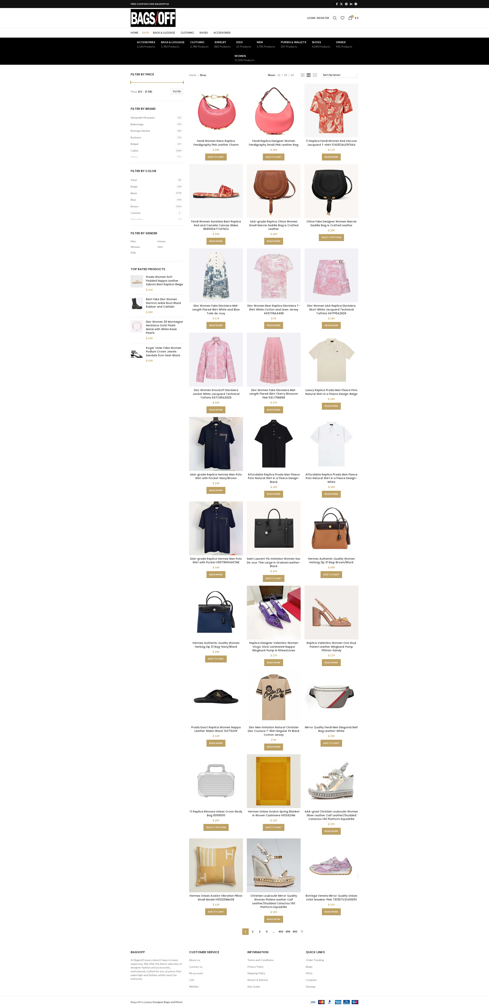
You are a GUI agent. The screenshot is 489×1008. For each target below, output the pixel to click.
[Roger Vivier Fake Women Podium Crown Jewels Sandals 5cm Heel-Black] (137, 354)
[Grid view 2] (302, 75)
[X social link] (341, 4)
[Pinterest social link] (346, 4)
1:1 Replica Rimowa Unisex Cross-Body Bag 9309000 (216, 813)
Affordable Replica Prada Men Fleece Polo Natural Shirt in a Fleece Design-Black (274, 478)
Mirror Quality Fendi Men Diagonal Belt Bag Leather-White (331, 729)
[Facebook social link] (337, 4)
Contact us (195, 966)
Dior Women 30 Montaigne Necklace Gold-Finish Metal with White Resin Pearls (164, 327)
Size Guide (253, 986)
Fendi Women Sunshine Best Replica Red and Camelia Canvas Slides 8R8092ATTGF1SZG (216, 225)
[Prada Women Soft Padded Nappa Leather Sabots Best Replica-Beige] (137, 283)
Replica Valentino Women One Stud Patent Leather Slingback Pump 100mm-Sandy (331, 646)
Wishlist (194, 986)
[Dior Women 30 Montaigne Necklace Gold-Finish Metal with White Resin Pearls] (137, 330)
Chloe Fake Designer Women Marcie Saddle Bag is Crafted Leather (331, 223)
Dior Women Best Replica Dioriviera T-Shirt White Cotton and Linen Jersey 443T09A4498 (273, 309)
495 (295, 931)
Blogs (309, 966)
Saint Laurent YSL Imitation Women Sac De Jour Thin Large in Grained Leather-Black (273, 562)
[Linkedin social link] (351, 4)
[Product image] (216, 110)
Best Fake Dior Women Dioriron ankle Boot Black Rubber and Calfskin (163, 303)
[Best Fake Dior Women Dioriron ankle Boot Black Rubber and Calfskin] (137, 305)
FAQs (309, 973)
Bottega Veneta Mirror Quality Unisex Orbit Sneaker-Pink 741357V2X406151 (331, 897)
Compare (311, 979)
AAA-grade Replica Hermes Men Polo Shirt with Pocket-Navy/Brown (216, 476)
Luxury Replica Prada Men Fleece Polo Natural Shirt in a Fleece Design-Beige (331, 392)
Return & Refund (257, 979)
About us (194, 960)
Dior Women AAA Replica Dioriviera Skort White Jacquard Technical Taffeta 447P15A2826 (331, 309)
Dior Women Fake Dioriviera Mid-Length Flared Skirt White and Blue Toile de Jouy (216, 309)
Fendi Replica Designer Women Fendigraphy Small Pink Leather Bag (273, 143)
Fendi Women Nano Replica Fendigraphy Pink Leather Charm (216, 143)
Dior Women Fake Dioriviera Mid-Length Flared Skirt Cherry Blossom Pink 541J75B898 (273, 393)
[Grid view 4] (315, 75)
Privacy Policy (255, 966)
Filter (177, 91)
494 (288, 931)
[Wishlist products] (342, 18)
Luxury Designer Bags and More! (163, 1002)
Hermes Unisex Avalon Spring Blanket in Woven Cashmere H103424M (274, 813)
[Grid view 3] (308, 75)
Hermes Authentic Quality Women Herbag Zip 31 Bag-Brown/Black (331, 560)
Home (193, 75)
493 (281, 931)
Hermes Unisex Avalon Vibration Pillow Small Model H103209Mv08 (215, 897)
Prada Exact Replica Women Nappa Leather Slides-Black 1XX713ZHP (216, 729)
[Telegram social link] (355, 4)
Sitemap (311, 986)
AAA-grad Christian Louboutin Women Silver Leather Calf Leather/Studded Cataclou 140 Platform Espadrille (331, 815)
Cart (191, 979)
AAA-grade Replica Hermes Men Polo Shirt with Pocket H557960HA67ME (216, 560)
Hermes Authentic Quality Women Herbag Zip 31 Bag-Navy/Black (216, 645)
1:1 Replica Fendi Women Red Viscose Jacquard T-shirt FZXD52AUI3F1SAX (331, 143)
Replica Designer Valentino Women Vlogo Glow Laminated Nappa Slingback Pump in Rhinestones (273, 646)
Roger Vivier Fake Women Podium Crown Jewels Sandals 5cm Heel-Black (163, 351)
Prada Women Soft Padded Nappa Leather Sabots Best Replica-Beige (164, 280)
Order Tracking (315, 960)
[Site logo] (153, 17)
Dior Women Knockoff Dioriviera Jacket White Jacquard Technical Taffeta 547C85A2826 (216, 393)
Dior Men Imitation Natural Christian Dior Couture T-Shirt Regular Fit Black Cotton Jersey (274, 731)
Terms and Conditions (260, 960)
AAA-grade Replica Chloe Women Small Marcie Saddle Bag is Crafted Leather (273, 225)
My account (196, 973)
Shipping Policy (256, 973)
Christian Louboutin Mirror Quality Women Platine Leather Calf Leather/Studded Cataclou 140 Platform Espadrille (273, 901)
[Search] (335, 18)
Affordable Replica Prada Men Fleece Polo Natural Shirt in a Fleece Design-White (331, 478)
